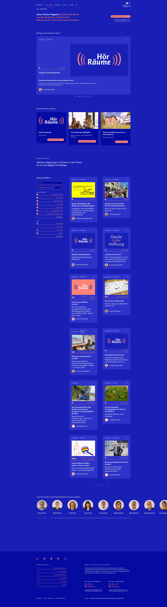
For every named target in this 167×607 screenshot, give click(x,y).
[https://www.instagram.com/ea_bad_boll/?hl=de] (37, 558)
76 (102, 485)
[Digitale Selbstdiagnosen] (127, 39)
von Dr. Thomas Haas (82, 319)
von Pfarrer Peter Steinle (116, 265)
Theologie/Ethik (124, 250)
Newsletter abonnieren (60, 575)
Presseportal (63, 578)
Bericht (83, 331)
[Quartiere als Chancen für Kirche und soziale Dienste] (127, 180)
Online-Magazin (62, 571)
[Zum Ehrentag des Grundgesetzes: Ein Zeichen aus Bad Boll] (127, 383)
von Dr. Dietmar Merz (49, 89)
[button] (79, 5)
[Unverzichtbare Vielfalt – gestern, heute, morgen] (94, 438)
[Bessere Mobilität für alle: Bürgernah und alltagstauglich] (94, 180)
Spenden (64, 581)
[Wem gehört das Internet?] (127, 331)
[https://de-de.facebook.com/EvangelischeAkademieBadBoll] (44, 558)
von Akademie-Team (81, 426)
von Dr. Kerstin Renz (114, 214)
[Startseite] (126, 3)
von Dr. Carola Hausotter (83, 371)
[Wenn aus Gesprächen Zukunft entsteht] (127, 438)
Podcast (49, 39)
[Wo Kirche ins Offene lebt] (127, 277)
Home (38, 9)
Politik (80, 352)
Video (82, 332)
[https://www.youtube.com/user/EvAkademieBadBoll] (65, 558)
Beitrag (83, 179)
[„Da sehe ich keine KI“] (127, 230)
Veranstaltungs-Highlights (91, 297)
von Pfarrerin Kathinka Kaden (84, 218)
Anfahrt (64, 585)
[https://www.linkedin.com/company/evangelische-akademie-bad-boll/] (51, 558)
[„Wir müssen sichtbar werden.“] (94, 277)
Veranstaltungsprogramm (59, 568)
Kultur (126, 296)
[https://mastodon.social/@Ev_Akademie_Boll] (58, 558)
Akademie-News (91, 403)
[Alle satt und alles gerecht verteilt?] (94, 331)
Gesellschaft (62, 68)
